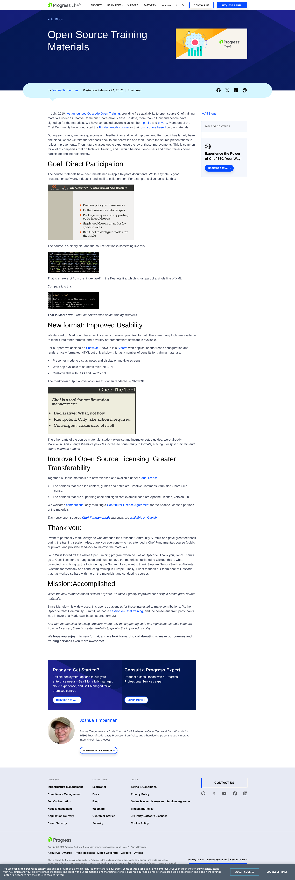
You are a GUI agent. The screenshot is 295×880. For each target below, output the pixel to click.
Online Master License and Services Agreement (161, 801)
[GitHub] (203, 794)
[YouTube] (224, 794)
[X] (214, 794)
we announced (77, 113)
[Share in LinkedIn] (236, 90)
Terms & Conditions (144, 787)
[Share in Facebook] (219, 90)
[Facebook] (235, 794)
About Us (54, 852)
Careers (126, 852)
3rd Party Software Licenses (149, 816)
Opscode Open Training (103, 113)
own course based (153, 127)
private (162, 122)
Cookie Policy (140, 823)
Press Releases (85, 852)
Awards (67, 852)
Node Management (60, 808)
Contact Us (201, 5)
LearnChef (99, 787)
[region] (147, 872)
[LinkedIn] (245, 794)
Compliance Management (64, 794)
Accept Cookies (244, 871)
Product (96, 5)
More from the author (97, 750)
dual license (149, 478)
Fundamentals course (114, 127)
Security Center (195, 859)
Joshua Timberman (98, 720)
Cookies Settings (276, 871)
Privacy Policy (140, 794)
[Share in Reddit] (244, 90)
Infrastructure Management (65, 787)
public (147, 122)
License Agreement (217, 859)
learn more (135, 700)
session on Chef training (126, 611)
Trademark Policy (142, 808)
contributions (74, 505)
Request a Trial (232, 5)
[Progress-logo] (60, 840)
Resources (114, 5)
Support (132, 5)
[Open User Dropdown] (183, 5)
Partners (150, 5)
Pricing (166, 5)
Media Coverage (107, 852)
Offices (138, 852)
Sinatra (123, 348)
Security (98, 823)
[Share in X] (227, 90)
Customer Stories (104, 816)
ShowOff (92, 348)
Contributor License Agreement (128, 505)
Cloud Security (57, 823)
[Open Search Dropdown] (177, 5)
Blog (96, 801)
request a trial (66, 700)
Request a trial (218, 168)
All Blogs (57, 19)
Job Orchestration (59, 801)
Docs (96, 794)
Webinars (99, 808)
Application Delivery (61, 816)
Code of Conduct (238, 859)
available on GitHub (143, 517)
